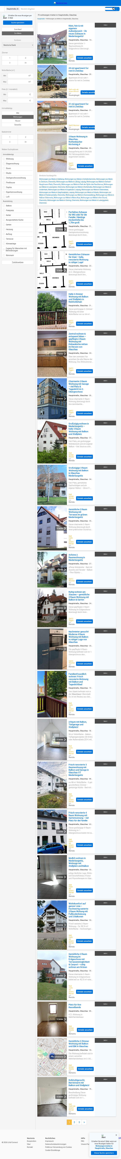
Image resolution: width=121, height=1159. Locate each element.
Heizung (9, 229)
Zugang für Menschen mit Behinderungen (16, 249)
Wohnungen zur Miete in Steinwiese (94, 190)
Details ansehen (84, 58)
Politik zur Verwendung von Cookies (58, 1147)
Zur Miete (17, 33)
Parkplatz (10, 210)
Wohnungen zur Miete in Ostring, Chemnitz (63, 200)
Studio (8, 173)
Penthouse (10, 182)
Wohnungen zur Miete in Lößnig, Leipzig (71, 182)
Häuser (17, 121)
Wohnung (10, 159)
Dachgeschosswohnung (16, 178)
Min (4, 76)
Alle (17, 113)
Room (8, 168)
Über (29, 1144)
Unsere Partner (86, 1144)
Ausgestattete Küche (14, 220)
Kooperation (31, 1141)
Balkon (9, 206)
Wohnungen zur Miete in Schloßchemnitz (80, 179)
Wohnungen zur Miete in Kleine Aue (67, 198)
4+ (26, 63)
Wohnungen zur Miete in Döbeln (87, 192)
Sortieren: (17, 40)
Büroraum (10, 255)
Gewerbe (17, 125)
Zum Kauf (18, 29)
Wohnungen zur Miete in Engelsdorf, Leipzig (64, 190)
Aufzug (9, 234)
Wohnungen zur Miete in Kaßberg (51, 179)
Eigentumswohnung (14, 192)
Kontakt (30, 1147)
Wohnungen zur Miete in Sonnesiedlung (80, 195)
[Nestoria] (60, 3)
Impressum (49, 1141)
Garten (8, 225)
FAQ (82, 1141)
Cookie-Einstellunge (52, 1150)
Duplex (9, 187)
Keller (8, 215)
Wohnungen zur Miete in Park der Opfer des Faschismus (82, 184)
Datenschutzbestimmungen (55, 1144)
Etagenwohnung (12, 163)
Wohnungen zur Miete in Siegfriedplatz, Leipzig (56, 192)
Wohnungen (17, 117)
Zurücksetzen (17, 262)
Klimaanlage (11, 243)
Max (4, 82)
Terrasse (9, 239)
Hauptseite (41, 19)
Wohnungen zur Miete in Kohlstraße (79, 187)
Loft (7, 197)
